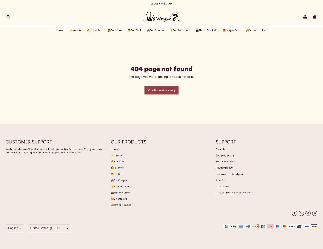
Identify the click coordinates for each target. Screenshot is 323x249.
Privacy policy (224, 167)
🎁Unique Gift (119, 199)
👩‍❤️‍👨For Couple (119, 180)
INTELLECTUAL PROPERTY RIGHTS (234, 192)
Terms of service (226, 161)
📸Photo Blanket (120, 192)
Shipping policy (225, 155)
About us (221, 180)
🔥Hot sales (118, 161)
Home (114, 149)
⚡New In (116, 155)
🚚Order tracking (121, 205)
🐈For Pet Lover (120, 186)
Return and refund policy (231, 174)
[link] (115, 30)
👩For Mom (117, 167)
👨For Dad (117, 174)
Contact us (222, 186)
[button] (8, 16)
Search (220, 149)
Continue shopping (161, 90)
